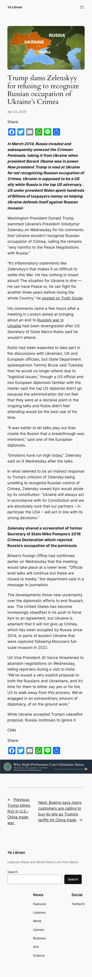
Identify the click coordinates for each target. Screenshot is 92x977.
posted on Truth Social (62, 298)
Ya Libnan (14, 7)
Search (12, 872)
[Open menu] (82, 7)
